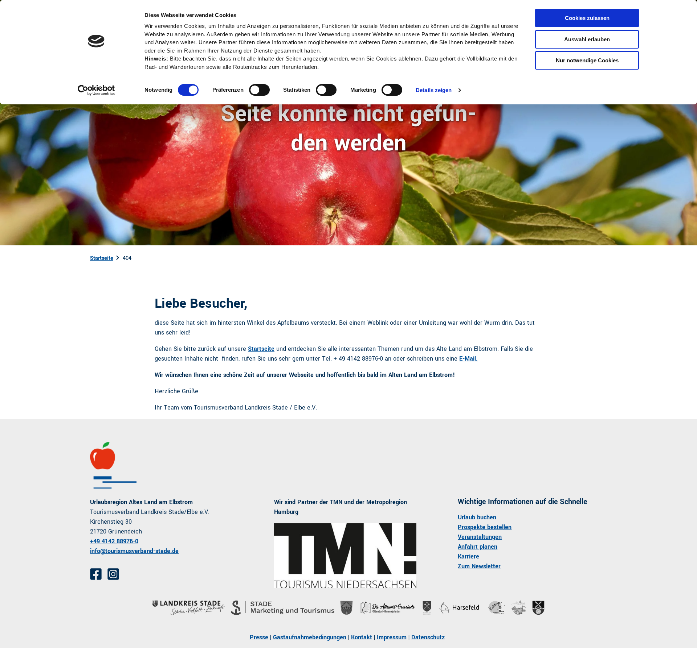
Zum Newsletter (479, 566)
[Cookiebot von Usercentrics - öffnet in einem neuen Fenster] (96, 90)
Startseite (101, 258)
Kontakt (361, 637)
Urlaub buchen (477, 517)
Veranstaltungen (480, 537)
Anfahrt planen (477, 547)
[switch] (259, 90)
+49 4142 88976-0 (114, 541)
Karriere (468, 556)
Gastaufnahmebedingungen (309, 637)
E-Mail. (468, 358)
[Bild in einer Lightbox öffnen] (345, 555)
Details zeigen (434, 90)
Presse (259, 637)
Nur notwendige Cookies (587, 60)
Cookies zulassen (587, 18)
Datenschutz (428, 637)
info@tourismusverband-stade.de (134, 551)
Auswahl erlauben (587, 39)
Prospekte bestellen (484, 527)
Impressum (392, 637)
